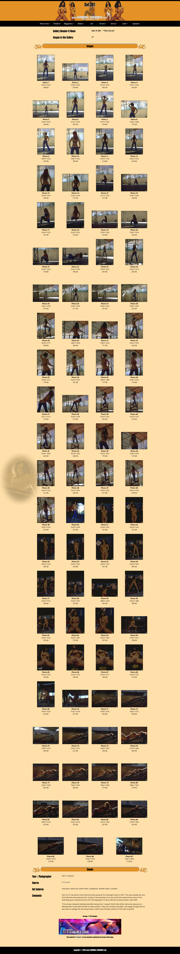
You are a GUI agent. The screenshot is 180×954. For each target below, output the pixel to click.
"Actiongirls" (79, 937)
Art (92, 24)
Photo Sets (44, 24)
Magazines (68, 24)
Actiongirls (66, 882)
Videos (80, 24)
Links (124, 24)
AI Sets (102, 24)
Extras (113, 24)
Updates (136, 24)
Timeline (56, 24)
